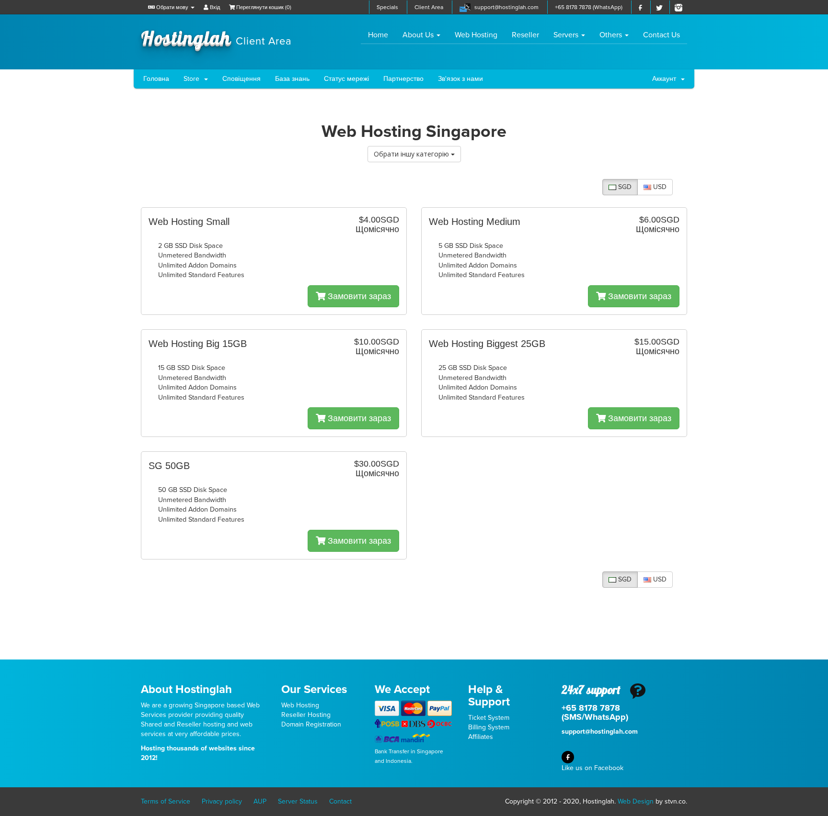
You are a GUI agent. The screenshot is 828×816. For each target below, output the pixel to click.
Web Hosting (476, 35)
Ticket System (488, 718)
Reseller (525, 35)
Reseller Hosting (306, 715)
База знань (292, 79)
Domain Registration (311, 724)
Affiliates (480, 737)
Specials (387, 7)
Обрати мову (172, 7)
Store (193, 79)
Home (381, 35)
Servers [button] (566, 35)
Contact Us (661, 35)
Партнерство (403, 79)
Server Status (298, 801)
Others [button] (611, 35)
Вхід (214, 7)
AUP (259, 801)
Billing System (488, 727)
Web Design (636, 801)
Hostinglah (216, 37)
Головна (156, 79)
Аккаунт (666, 79)
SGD (624, 187)
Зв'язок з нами (460, 79)
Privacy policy (222, 801)
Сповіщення (241, 79)
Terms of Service (165, 801)
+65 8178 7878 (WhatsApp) (588, 7)
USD (659, 187)
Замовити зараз (358, 296)
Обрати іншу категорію (412, 153)
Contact (340, 801)
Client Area (428, 7)
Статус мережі (346, 79)
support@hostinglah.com (506, 7)
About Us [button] (419, 35)
